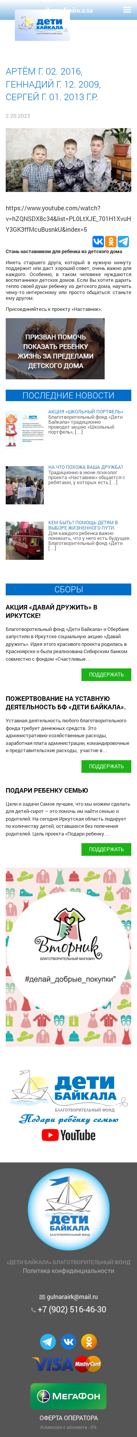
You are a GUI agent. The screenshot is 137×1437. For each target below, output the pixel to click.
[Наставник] (55, 377)
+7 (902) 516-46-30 (72, 1309)
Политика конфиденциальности (68, 1270)
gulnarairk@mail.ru (72, 1296)
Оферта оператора (69, 1418)
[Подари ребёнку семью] (68, 1142)
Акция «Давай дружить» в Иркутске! (51, 611)
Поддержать (106, 674)
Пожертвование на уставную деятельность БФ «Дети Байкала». (66, 702)
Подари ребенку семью (47, 790)
